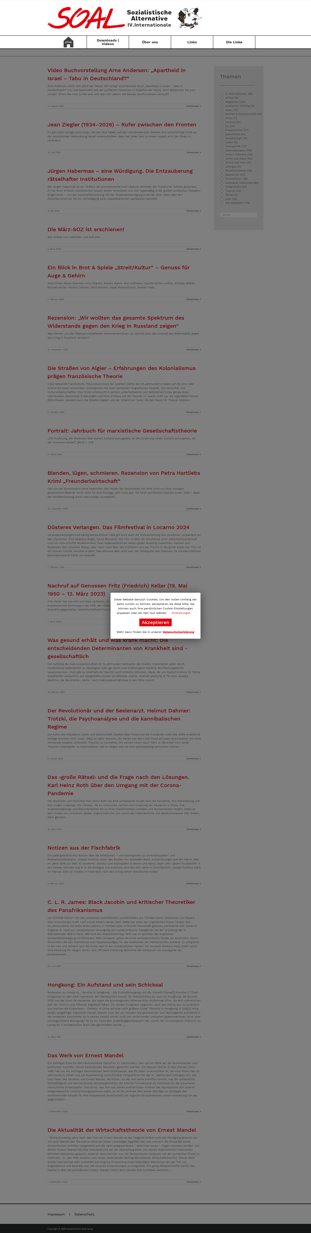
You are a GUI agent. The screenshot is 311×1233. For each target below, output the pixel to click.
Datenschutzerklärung (178, 632)
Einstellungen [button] (181, 613)
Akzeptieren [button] (155, 622)
